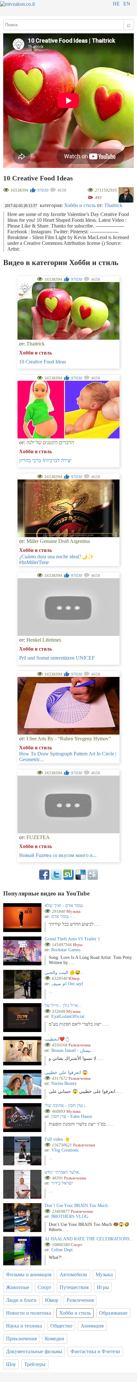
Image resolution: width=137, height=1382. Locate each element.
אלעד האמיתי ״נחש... (64, 1172)
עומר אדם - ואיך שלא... (66, 905)
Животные (17, 1287)
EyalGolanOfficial (67, 1016)
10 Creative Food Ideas (42, 361)
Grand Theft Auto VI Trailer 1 (72, 939)
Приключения (21, 1338)
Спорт (44, 1287)
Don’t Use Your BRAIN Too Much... (78, 1205)
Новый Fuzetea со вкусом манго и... (58, 855)
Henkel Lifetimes (43, 640)
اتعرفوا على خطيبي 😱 (66, 1072)
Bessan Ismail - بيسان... (73, 1050)
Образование (113, 1313)
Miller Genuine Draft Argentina (58, 541)
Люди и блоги (21, 1300)
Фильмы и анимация (28, 1274)
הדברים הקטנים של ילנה (50, 442)
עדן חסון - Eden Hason (71, 1116)
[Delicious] (81, 875)
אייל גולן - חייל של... (63, 1005)
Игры (103, 1287)
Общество (61, 1325)
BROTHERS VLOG (69, 1216)
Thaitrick (113, 205)
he (116, 3)
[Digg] (93, 875)
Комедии (54, 1338)
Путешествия (74, 1287)
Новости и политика (28, 1313)
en (126, 3)
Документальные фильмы (34, 1351)
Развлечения (80, 1300)
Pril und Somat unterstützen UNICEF (57, 658)
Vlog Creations (64, 1150)
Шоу (11, 1364)
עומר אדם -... (63, 916)
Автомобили (73, 1274)
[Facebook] (44, 875)
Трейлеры (35, 1364)
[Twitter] (56, 875)
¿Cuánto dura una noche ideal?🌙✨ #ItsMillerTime (56, 559)
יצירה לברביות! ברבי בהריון (45, 460)
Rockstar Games (65, 949)
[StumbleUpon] (68, 875)
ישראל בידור (62, 1183)
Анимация (92, 1325)
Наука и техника (24, 1325)
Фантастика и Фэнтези (95, 1351)
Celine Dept (62, 1249)
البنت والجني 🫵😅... (64, 972)
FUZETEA (38, 837)
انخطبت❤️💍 (57, 1039)
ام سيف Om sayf (67, 983)
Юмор (51, 1300)
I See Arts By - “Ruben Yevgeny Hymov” (68, 738)
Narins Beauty (64, 1083)
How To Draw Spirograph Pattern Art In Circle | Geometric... (67, 756)
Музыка (104, 1274)
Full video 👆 (57, 1139)
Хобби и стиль (80, 205)
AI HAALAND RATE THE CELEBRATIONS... (89, 1238)
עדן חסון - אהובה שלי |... (67, 1105)
